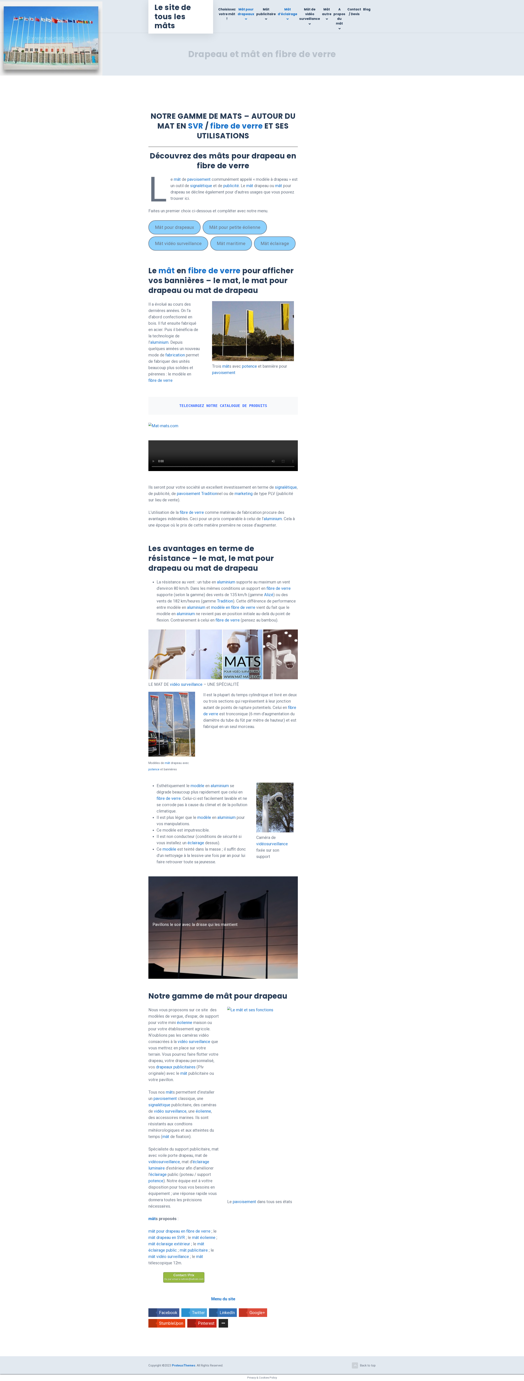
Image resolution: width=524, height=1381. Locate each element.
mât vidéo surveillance (168, 1256)
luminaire (156, 1168)
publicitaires (184, 1067)
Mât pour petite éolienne (234, 227)
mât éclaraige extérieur (169, 1243)
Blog (366, 9)
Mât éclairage (275, 243)
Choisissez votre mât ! (227, 14)
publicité (231, 185)
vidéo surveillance (186, 684)
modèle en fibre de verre (233, 607)
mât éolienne (203, 1237)
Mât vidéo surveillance (178, 243)
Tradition (209, 493)
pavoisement (199, 179)
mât (177, 179)
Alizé (268, 594)
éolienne (184, 1022)
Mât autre (326, 11)
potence (249, 366)
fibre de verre (236, 126)
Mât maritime (231, 243)
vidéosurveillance (272, 843)
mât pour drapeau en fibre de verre (179, 1231)
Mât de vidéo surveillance (309, 14)
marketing (244, 493)
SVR (195, 126)
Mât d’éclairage (287, 11)
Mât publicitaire (266, 11)
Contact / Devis (354, 11)
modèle (197, 785)
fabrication (175, 355)
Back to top (368, 1365)
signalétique (201, 185)
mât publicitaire (194, 1250)
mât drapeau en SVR (166, 1237)
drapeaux (164, 1067)
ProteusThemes (183, 1365)
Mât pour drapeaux (246, 11)
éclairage (195, 842)
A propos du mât (339, 16)
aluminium (159, 342)
